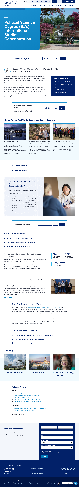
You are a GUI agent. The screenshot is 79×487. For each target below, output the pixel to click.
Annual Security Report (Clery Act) (20, 482)
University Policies (53, 483)
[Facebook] (62, 469)
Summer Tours (39, 1)
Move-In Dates (33, 1)
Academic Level (44, 440)
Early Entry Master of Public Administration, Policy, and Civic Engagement (44, 307)
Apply (54, 1)
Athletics (47, 1)
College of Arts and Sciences (22, 60)
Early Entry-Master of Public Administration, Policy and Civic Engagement (64, 374)
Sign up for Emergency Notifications (10, 483)
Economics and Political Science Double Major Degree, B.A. (27, 401)
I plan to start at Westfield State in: (48, 445)
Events (63, 473)
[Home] (10, 4)
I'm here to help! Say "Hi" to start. (67, 483)
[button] (76, 483)
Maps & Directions (8, 473)
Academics (33, 5)
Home (5, 9)
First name (43, 425)
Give (60, 1)
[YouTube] (74, 469)
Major (6, 17)
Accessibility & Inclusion (8, 482)
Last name (60, 425)
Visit (56, 58)
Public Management (58, 313)
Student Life (58, 5)
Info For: (71, 5)
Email (42, 435)
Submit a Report (33, 483)
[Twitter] (71, 469)
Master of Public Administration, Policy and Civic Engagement (28, 417)
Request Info (47, 58)
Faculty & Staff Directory (37, 473)
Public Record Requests (53, 482)
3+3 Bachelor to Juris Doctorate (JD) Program (24, 410)
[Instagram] (65, 469)
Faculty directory (8, 297)
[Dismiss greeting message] (73, 482)
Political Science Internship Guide (14, 373)
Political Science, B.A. (19, 393)
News (67, 473)
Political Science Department (22, 58)
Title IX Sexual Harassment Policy (43, 483)
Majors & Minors (21, 9)
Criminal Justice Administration (33, 313)
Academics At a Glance (12, 9)
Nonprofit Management (46, 313)
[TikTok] (68, 469)
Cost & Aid (50, 5)
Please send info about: (46, 451)
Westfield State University (13, 465)
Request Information (47, 108)
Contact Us (34, 471)
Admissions (42, 5)
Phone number (44, 430)
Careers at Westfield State (37, 468)
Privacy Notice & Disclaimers (43, 482)
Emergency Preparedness (32, 482)
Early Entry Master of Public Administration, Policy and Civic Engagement (30, 408)
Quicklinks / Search (68, 1)
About (65, 5)
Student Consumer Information (23, 483)
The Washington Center (37, 372)
